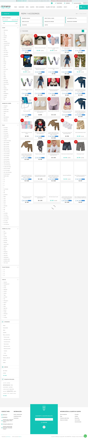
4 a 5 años (6, 213)
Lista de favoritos (78, 421)
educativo (4, 391)
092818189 (19, 1)
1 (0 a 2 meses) (6, 153)
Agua (5, 74)
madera (14, 391)
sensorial (11, 393)
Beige (5, 76)
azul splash (6, 54)
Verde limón (6, 89)
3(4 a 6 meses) (6, 146)
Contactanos (16, 418)
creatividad (10, 387)
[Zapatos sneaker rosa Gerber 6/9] (53, 106)
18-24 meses (6, 137)
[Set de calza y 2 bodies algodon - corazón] (53, 43)
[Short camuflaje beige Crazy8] (80, 128)
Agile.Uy (20, 436)
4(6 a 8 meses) (6, 148)
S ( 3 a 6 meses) (7, 170)
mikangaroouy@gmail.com (8, 424)
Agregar (25, 43)
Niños (4, 330)
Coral (5, 67)
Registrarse (59, 3)
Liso (4, 235)
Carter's (5, 293)
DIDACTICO (11, 389)
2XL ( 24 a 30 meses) (7, 172)
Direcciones (77, 418)
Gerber (5, 285)
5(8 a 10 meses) (7, 150)
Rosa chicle (6, 80)
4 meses (5, 138)
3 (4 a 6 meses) (6, 159)
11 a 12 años (6, 217)
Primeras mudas (26, 18)
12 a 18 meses (6, 224)
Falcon (5, 249)
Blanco (5, 61)
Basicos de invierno (72, 21)
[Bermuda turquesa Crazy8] (53, 192)
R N (4, 207)
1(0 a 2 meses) (6, 142)
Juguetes (4, 332)
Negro (5, 91)
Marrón (5, 78)
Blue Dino (5, 240)
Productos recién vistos (64, 418)
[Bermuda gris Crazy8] (80, 149)
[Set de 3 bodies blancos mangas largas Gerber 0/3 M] (53, 149)
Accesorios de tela (72, 18)
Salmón (5, 87)
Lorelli (5, 315)
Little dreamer (6, 117)
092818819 (5, 417)
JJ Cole (5, 287)
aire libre (8, 382)
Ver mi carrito (77, 420)
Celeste (5, 37)
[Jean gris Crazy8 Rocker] (67, 170)
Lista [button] (85, 31)
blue (4, 73)
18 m (5, 198)
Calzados (24, 25)
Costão (5, 311)
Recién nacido (6, 176)
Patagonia (5, 251)
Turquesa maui (6, 45)
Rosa (5, 39)
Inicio (77, 13)
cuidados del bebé (6, 389)
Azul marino (6, 52)
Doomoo (5, 282)
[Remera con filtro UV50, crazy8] (40, 43)
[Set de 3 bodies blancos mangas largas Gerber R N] (40, 192)
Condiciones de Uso (17, 416)
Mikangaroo (6, 300)
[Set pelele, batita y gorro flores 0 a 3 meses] (26, 213)
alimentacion (6, 385)
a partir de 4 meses (7, 140)
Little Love (5, 120)
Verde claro (6, 30)
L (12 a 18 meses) (7, 164)
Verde (5, 47)
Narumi (5, 302)
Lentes (46, 25)
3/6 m (5, 200)
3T (4, 181)
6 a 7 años (6, 220)
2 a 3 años (6, 215)
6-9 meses (6, 131)
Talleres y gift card (6, 357)
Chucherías (5, 355)
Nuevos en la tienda (64, 420)
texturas (14, 393)
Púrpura (5, 97)
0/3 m (5, 202)
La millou (5, 317)
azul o (5, 71)
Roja (4, 99)
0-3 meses (6, 127)
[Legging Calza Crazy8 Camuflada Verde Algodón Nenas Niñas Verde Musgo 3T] (80, 63)
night (5, 248)
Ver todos (5, 375)
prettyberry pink (7, 261)
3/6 (4, 190)
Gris (4, 58)
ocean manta (6, 244)
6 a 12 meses (6, 218)
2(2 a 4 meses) (6, 144)
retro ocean (6, 262)
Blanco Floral (6, 84)
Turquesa (5, 41)
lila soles (5, 238)
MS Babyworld (6, 284)
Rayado (5, 233)
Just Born (5, 297)
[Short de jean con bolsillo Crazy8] (67, 149)
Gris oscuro (6, 69)
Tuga (4, 295)
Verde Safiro (6, 82)
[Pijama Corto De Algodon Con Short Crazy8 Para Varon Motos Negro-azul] (26, 63)
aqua (4, 65)
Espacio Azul (6, 111)
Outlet (4, 362)
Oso (4, 115)
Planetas (5, 242)
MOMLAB (5, 313)
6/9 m (5, 196)
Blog (61, 416)
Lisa (4, 231)
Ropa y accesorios (6, 334)
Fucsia (5, 63)
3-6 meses (6, 129)
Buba (5, 306)
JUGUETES (10, 391)
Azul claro (5, 50)
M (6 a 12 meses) (7, 168)
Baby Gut (5, 308)
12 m (5, 203)
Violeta (5, 48)
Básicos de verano (49, 21)
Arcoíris (5, 107)
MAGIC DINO (6, 109)
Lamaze (4, 373)
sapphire (5, 246)
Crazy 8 (5, 291)
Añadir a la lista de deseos (28, 43)
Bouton (5, 310)
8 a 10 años (6, 222)
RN (4, 192)
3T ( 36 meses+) (7, 174)
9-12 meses (6, 133)
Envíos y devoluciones (18, 414)
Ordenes (76, 416)
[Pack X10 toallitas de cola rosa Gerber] (26, 128)
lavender (5, 35)
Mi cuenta (76, 414)
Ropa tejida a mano (49, 18)
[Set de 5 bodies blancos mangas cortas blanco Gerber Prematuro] (40, 170)
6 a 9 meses (6, 189)
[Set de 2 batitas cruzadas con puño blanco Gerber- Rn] (40, 106)
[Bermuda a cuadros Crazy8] (40, 213)
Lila (4, 32)
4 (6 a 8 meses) (6, 161)
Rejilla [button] (83, 31)
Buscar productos (63, 414)
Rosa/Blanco (6, 93)
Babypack (5, 289)
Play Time (5, 253)
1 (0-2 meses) (6, 157)
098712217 (24, 1)
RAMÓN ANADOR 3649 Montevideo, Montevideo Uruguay (7, 428)
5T (4, 179)
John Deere (5, 370)
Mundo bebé (5, 327)
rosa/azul (5, 95)
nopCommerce (8, 436)
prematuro (6, 194)
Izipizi (5, 304)
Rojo (4, 60)
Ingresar (68, 3)
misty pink (5, 255)
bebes (12, 385)
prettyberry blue (7, 259)
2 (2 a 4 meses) (6, 155)
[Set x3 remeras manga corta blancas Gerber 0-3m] (67, 128)
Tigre (5, 113)
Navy (5, 86)
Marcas (4, 360)
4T (4, 177)
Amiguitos (5, 105)
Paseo (4, 325)
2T (4, 211)
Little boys (6, 119)
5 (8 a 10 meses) (7, 163)
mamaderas (5, 393)
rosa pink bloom (7, 43)
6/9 (4, 209)
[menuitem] (20, 414)
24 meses (5, 205)
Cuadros (5, 236)
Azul (4, 34)
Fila (4, 298)
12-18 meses (6, 135)
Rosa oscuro (6, 56)
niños (8, 393)
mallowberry (6, 257)
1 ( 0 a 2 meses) (7, 151)
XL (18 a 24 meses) (7, 166)
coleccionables (5, 387)
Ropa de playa (25, 21)
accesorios (4, 382)
